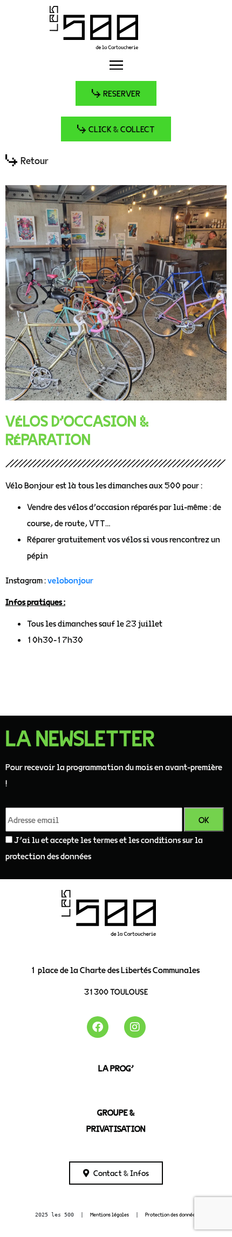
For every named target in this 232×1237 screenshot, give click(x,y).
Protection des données (171, 1214)
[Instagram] (135, 1027)
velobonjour (70, 580)
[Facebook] (97, 1027)
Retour (35, 160)
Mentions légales (109, 1214)
